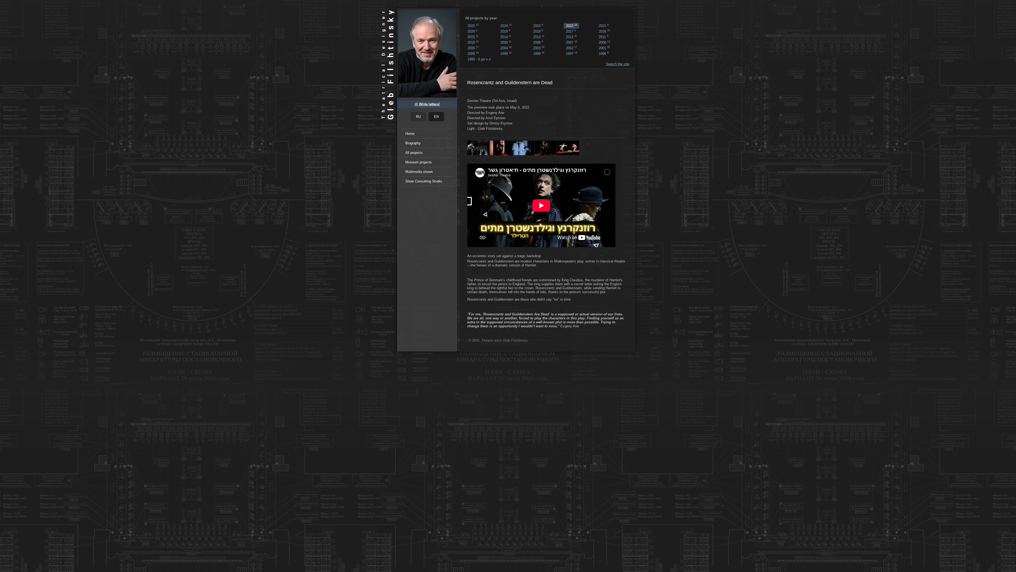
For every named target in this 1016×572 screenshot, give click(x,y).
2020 (472, 31)
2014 (505, 37)
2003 (538, 48)
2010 (473, 42)
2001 (604, 48)
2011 (603, 37)
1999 (505, 53)
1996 (604, 53)
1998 (538, 53)
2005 (473, 48)
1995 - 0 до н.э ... (479, 59)
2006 (604, 42)
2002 (571, 48)
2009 (505, 42)
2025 (473, 26)
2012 (571, 37)
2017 (571, 31)
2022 (571, 26)
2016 (604, 31)
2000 (473, 53)
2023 (538, 26)
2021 (604, 26)
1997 (571, 53)
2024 (505, 26)
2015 (473, 37)
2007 (571, 42)
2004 (505, 48)
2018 (538, 31)
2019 (505, 31)
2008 (538, 42)
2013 (538, 37)
